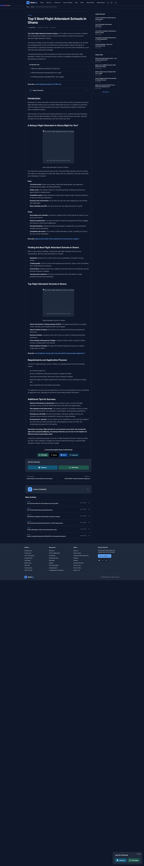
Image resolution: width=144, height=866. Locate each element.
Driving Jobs (27, 553)
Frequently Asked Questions (80, 555)
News (82, 2)
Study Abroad (101, 2)
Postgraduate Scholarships (56, 570)
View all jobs (106, 92)
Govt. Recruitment (29, 555)
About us (49, 2)
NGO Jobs (27, 565)
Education (51, 550)
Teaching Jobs (28, 568)
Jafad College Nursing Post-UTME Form (48, 84)
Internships (27, 560)
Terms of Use (77, 565)
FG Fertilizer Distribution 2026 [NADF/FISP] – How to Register (47, 76)
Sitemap (75, 560)
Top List (32, 6)
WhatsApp (75, 467)
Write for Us (76, 570)
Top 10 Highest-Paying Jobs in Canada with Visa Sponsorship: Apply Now (60, 353)
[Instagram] (106, 560)
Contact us (57, 2)
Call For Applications (54, 553)
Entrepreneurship (53, 558)
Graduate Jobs (28, 558)
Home (42, 2)
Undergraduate (53, 568)
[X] (102, 560)
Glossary (75, 558)
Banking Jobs (28, 550)
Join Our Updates (104, 556)
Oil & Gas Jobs (28, 570)
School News (90, 2)
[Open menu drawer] (111, 2)
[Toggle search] (108, 2)
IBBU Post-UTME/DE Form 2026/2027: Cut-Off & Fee (45, 68)
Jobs (76, 2)
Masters (51, 563)
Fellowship (51, 560)
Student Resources (78, 563)
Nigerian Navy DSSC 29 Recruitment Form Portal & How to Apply (57, 239)
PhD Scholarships (53, 565)
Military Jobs (27, 563)
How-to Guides (67, 2)
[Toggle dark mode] (116, 2)
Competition (52, 555)
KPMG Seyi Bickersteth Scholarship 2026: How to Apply (46, 72)
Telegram (44, 467)
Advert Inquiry (77, 553)
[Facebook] (99, 560)
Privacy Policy (77, 568)
